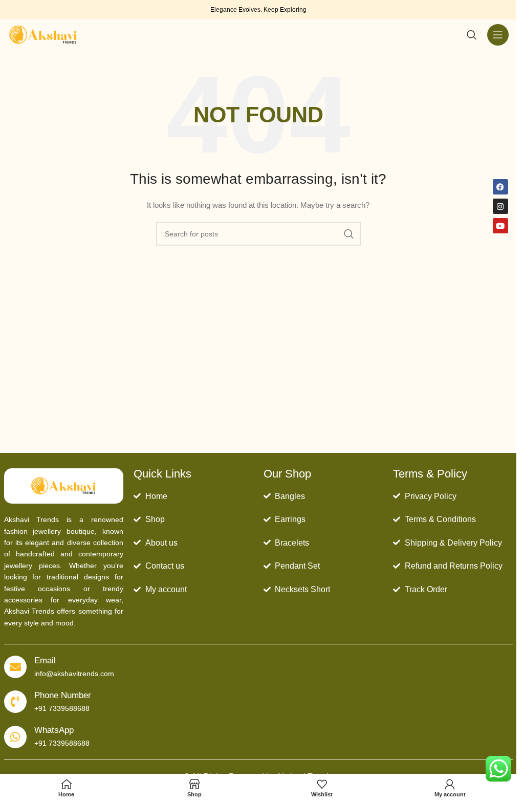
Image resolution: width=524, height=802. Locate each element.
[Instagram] (500, 206)
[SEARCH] (349, 234)
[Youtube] (500, 225)
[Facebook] (500, 186)
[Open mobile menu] (498, 35)
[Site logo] (43, 34)
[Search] (472, 35)
